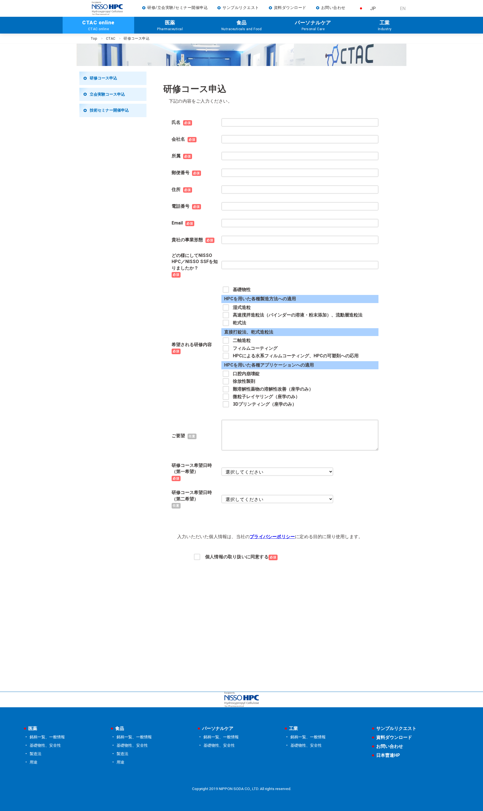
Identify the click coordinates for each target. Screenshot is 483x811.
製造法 (35, 753)
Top (94, 38)
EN (403, 8)
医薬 (32, 728)
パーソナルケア (217, 728)
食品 (119, 728)
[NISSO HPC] (241, 699)
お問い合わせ (333, 7)
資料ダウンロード (290, 7)
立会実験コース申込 (107, 94)
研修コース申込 (103, 78)
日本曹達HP (388, 755)
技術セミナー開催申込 (109, 110)
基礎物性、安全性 (45, 745)
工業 (293, 728)
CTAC (110, 38)
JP (373, 8)
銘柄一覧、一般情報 (47, 737)
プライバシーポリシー (272, 536)
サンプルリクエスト (240, 7)
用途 (33, 762)
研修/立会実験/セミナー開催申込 (177, 7)
